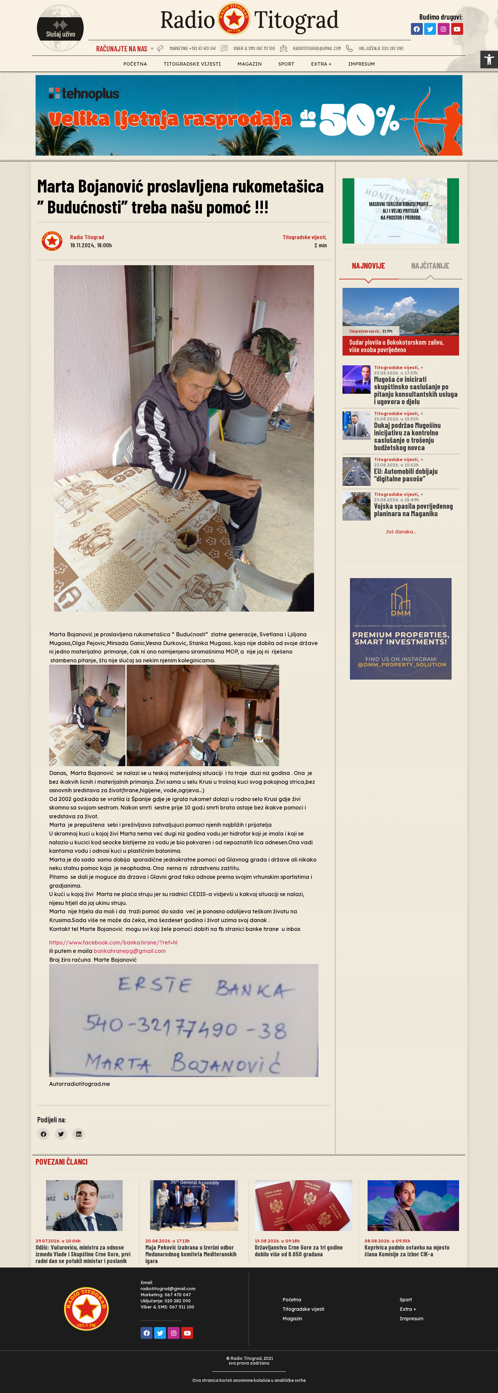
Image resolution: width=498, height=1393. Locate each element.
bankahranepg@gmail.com (130, 950)
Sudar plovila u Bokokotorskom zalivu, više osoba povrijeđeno (396, 345)
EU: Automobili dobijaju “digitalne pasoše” (406, 474)
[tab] (368, 265)
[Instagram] (444, 29)
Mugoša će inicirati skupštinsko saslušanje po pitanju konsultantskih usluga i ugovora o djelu (416, 390)
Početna (135, 64)
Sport (286, 64)
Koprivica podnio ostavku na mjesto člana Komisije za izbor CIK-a (407, 1250)
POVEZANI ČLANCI (61, 1161)
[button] (489, 59)
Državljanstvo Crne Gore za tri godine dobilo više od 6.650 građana (299, 1250)
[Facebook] (417, 29)
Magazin (249, 64)
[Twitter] (430, 29)
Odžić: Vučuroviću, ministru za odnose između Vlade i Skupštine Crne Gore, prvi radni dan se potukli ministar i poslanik (83, 1253)
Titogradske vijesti (192, 64)
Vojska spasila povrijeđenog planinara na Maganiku (413, 509)
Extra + (321, 64)
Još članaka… (401, 532)
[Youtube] (457, 29)
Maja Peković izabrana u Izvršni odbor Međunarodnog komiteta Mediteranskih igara (190, 1253)
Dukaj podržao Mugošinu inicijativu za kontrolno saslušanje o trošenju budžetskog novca (407, 436)
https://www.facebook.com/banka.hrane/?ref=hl (113, 942)
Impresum (361, 64)
